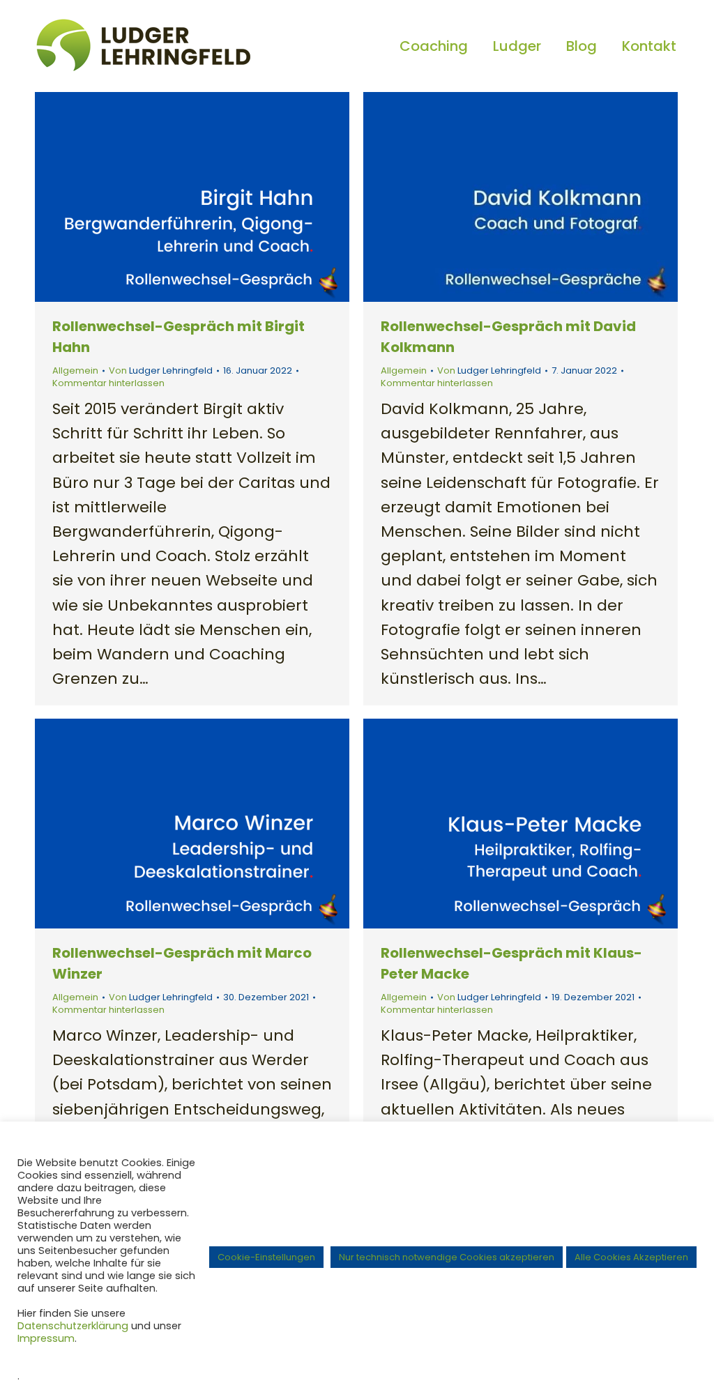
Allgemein (75, 370)
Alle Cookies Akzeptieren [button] (631, 1257)
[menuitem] (434, 46)
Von (161, 371)
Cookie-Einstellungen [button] (266, 1257)
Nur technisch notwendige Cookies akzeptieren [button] (446, 1257)
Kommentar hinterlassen (108, 383)
